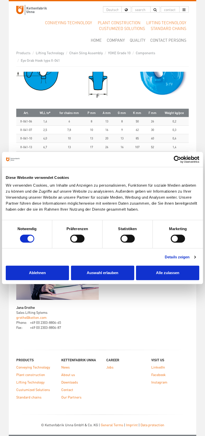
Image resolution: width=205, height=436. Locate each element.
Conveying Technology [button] (68, 22)
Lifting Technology (50, 52)
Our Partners (71, 397)
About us (68, 374)
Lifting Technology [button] (166, 22)
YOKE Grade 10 (119, 52)
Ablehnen (37, 273)
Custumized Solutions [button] (122, 28)
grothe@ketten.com (31, 317)
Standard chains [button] (168, 28)
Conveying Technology (33, 367)
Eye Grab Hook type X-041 (40, 60)
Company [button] (116, 40)
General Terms (112, 425)
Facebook (158, 374)
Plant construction (30, 374)
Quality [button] (137, 40)
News (65, 367)
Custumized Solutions (33, 389)
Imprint (132, 425)
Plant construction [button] (119, 22)
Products (23, 52)
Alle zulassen (167, 273)
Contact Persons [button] (168, 40)
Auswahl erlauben (102, 273)
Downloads (69, 382)
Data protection (152, 425)
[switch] (77, 239)
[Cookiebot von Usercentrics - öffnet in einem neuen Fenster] (177, 159)
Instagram (159, 382)
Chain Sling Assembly (86, 52)
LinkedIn (158, 367)
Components (145, 52)
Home (97, 40)
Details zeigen (177, 257)
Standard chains (29, 397)
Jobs (110, 367)
